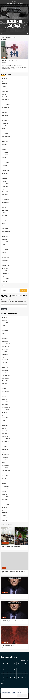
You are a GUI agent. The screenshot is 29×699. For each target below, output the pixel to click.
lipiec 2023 (4, 175)
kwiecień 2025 (5, 120)
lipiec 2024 (4, 144)
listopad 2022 (5, 197)
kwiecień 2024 (5, 152)
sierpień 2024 (5, 141)
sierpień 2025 (5, 110)
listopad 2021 (5, 228)
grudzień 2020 (5, 257)
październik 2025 (6, 104)
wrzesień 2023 (5, 170)
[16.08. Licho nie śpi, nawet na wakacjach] (14, 536)
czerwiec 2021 (5, 241)
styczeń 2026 (5, 96)
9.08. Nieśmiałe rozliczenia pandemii (10, 596)
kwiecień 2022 (5, 215)
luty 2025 (4, 125)
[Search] (27, 33)
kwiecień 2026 (5, 88)
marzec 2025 (5, 123)
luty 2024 (4, 157)
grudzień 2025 (5, 99)
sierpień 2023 (5, 173)
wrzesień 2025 (5, 107)
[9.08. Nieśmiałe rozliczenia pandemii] (14, 585)
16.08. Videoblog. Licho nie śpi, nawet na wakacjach (13, 571)
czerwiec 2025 (5, 115)
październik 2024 (6, 136)
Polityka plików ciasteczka (11, 693)
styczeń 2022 (5, 223)
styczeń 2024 (5, 160)
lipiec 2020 (4, 270)
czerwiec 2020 (5, 273)
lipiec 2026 (4, 81)
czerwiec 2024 (5, 146)
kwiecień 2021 (5, 247)
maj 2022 (4, 212)
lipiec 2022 (4, 207)
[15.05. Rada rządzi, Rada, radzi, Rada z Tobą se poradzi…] (14, 50)
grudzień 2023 (5, 162)
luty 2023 (4, 189)
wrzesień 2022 (5, 202)
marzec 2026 (5, 91)
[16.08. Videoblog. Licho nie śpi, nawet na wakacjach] (14, 561)
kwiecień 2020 (5, 278)
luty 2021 (4, 252)
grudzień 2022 (5, 194)
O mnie (17, 3)
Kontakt (21, 3)
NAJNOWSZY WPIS (5, 543)
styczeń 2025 (5, 128)
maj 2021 (4, 244)
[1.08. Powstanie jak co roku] (14, 635)
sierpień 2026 (5, 78)
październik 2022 (6, 199)
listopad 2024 (5, 133)
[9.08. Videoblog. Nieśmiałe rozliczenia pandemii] (14, 610)
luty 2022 (4, 220)
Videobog (4, 567)
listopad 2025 (5, 102)
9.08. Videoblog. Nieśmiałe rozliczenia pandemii (12, 621)
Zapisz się (4, 309)
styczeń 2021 (5, 255)
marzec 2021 (5, 249)
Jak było (3, 57)
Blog (14, 3)
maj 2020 (4, 276)
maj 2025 (4, 117)
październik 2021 (6, 231)
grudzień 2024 (5, 131)
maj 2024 (4, 149)
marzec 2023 (5, 186)
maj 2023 (4, 181)
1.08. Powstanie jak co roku (8, 645)
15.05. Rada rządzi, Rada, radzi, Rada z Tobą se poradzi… (12, 61)
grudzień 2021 (5, 226)
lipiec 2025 (4, 112)
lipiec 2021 (4, 239)
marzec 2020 (5, 281)
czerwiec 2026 (5, 83)
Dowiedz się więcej (5, 70)
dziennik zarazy (14, 23)
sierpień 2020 (5, 268)
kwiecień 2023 (5, 183)
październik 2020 (6, 262)
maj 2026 (4, 86)
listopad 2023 (5, 165)
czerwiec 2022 (5, 210)
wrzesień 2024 (5, 139)
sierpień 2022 (5, 204)
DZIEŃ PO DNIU (5, 592)
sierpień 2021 (5, 236)
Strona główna (9, 3)
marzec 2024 (5, 154)
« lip (2, 683)
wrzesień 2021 (5, 233)
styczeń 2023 (5, 191)
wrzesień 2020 (5, 265)
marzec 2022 (5, 218)
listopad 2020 (5, 260)
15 (22, 672)
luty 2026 (4, 94)
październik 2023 (6, 168)
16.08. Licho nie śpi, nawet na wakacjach (11, 546)
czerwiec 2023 (5, 178)
